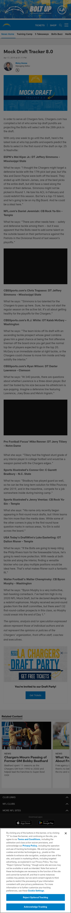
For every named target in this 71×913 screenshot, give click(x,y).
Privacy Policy (30, 845)
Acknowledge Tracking (35, 906)
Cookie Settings (36, 890)
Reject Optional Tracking (35, 897)
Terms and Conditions (29, 839)
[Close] (65, 833)
